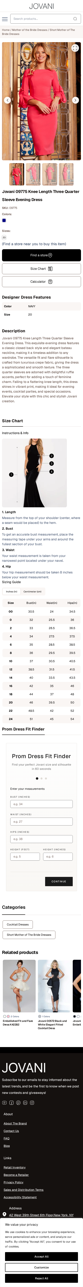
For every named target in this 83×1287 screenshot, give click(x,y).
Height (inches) (54, 849)
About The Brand (15, 1123)
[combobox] (45, 19)
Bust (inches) (20, 796)
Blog (7, 1146)
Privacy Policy (13, 1182)
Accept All (41, 1256)
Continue (59, 881)
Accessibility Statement (20, 1197)
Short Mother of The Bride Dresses (29, 935)
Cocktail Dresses (18, 924)
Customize (41, 1267)
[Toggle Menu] (5, 19)
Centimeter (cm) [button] (32, 591)
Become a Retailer (16, 1175)
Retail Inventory (15, 1167)
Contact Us (11, 1131)
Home (6, 30)
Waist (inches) (20, 814)
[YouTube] (4, 1102)
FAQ (6, 1138)
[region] (41, 1252)
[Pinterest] (18, 1102)
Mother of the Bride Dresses (29, 30)
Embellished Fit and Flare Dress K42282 (18, 1022)
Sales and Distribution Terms (24, 1190)
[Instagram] (32, 1102)
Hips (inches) (19, 832)
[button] (7, 100)
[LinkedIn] (25, 1102)
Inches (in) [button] (11, 591)
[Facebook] (11, 1102)
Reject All (41, 1278)
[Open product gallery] (75, 48)
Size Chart (38, 269)
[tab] (41, 420)
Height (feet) (20, 849)
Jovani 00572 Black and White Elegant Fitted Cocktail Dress (52, 1024)
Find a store (39, 255)
